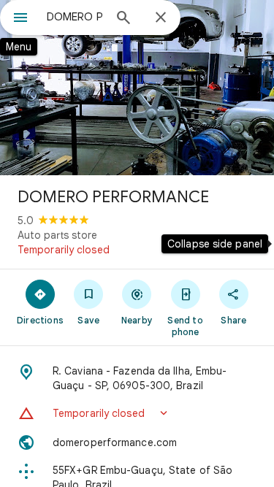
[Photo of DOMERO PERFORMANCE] (137, 87)
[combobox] (75, 17)
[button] (137, 413)
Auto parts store (57, 235)
